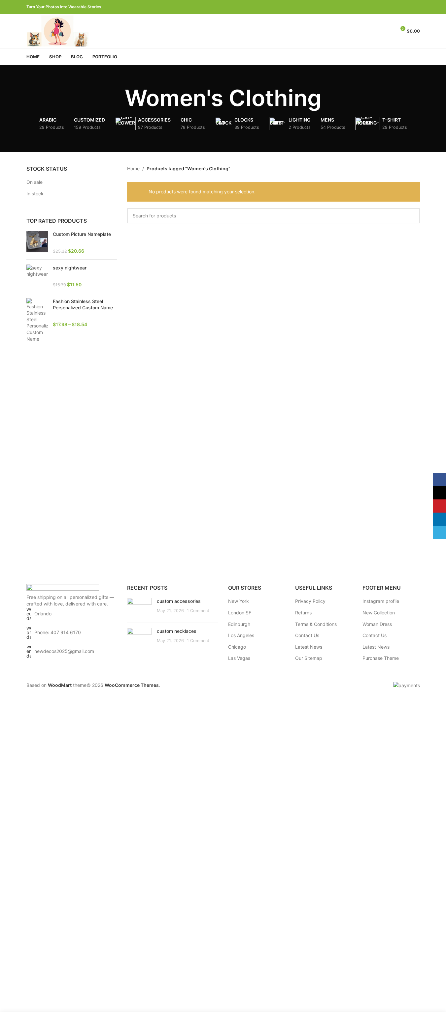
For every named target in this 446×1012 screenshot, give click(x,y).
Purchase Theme (380, 658)
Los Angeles (241, 635)
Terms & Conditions (316, 624)
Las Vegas (239, 658)
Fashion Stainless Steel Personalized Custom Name (83, 304)
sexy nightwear (69, 267)
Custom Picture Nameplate (82, 234)
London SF (239, 612)
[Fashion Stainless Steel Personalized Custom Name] (37, 320)
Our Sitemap (308, 658)
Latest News (308, 647)
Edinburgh (239, 624)
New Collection (378, 612)
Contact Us (307, 635)
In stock (35, 193)
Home (133, 168)
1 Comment (198, 610)
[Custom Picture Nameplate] (37, 242)
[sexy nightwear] (37, 276)
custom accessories (179, 601)
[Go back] (116, 98)
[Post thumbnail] (139, 608)
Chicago (237, 647)
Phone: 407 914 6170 (57, 632)
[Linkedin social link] (408, 7)
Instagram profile (380, 601)
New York (238, 601)
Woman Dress (377, 624)
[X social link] (392, 7)
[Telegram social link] (416, 7)
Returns (303, 612)
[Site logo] (58, 30)
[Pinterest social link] (400, 7)
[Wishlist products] (388, 31)
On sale (34, 182)
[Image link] (62, 588)
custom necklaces (176, 631)
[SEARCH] (412, 215)
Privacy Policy (310, 601)
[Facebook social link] (384, 7)
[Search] (376, 31)
